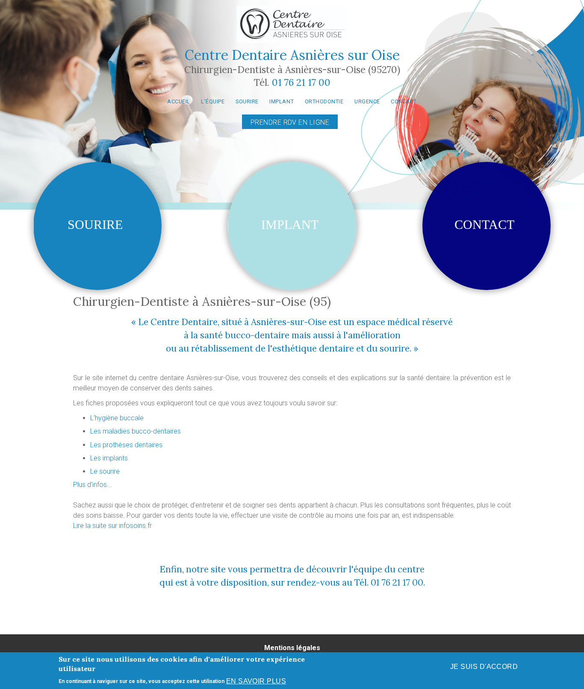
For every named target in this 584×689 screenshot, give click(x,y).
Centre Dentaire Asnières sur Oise (292, 55)
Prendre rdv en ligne (290, 122)
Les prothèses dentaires (126, 445)
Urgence (367, 101)
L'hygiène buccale (117, 418)
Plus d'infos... (92, 485)
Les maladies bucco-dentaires (135, 431)
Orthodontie (324, 101)
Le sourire (105, 471)
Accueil (178, 101)
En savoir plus (256, 681)
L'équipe (212, 101)
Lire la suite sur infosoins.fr (112, 526)
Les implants (109, 458)
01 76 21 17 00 (301, 82)
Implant (281, 101)
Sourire (247, 101)
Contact (404, 101)
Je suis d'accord (484, 666)
